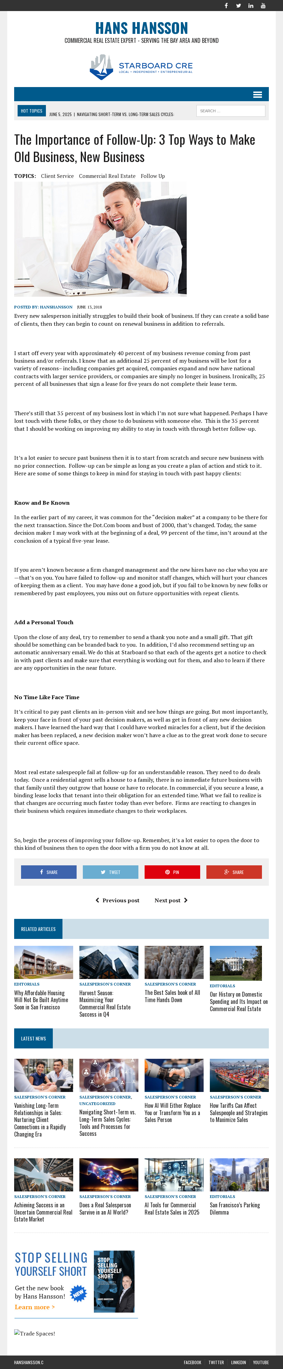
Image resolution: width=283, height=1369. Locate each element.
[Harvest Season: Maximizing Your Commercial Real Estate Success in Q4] (108, 974)
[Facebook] (226, 5)
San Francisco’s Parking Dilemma (235, 1208)
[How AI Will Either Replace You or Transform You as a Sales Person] (174, 1087)
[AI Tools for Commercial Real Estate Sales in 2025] (174, 1186)
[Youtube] (263, 5)
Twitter (216, 1362)
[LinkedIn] (250, 5)
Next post (167, 900)
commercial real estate (107, 175)
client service (57, 175)
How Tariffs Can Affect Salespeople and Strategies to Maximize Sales (239, 1112)
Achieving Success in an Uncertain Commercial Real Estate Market (43, 1212)
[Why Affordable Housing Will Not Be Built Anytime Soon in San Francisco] (43, 974)
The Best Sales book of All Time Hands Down (172, 996)
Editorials (26, 984)
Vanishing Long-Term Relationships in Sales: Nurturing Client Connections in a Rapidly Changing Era (40, 1119)
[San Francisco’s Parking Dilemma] (239, 1186)
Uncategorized (97, 1103)
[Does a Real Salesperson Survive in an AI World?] (108, 1186)
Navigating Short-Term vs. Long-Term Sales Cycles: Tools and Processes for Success (107, 1123)
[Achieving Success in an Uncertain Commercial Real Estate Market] (43, 1186)
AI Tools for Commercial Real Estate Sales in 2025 (172, 1208)
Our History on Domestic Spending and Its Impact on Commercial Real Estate (239, 1001)
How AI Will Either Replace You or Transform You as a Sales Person (173, 1112)
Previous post (121, 900)
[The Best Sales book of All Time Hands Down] (174, 974)
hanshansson (56, 307)
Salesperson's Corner (105, 984)
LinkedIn (238, 1362)
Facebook (192, 1362)
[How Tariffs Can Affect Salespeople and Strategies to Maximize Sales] (239, 1087)
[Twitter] (238, 5)
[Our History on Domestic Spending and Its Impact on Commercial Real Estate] (236, 976)
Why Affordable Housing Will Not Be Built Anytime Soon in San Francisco (41, 1000)
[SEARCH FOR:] (230, 110)
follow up (153, 175)
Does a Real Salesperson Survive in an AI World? (105, 1208)
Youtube (261, 1362)
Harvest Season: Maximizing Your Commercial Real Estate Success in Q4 (104, 1003)
